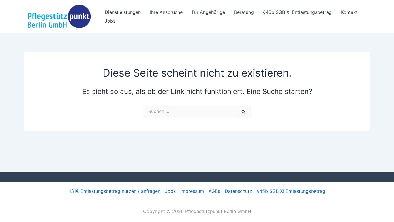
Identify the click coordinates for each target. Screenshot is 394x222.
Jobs (110, 21)
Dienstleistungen (123, 12)
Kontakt (349, 12)
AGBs (214, 191)
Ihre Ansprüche (166, 12)
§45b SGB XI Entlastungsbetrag (297, 12)
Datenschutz (238, 191)
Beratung (244, 12)
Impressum (192, 191)
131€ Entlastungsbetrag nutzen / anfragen (114, 191)
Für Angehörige (208, 12)
